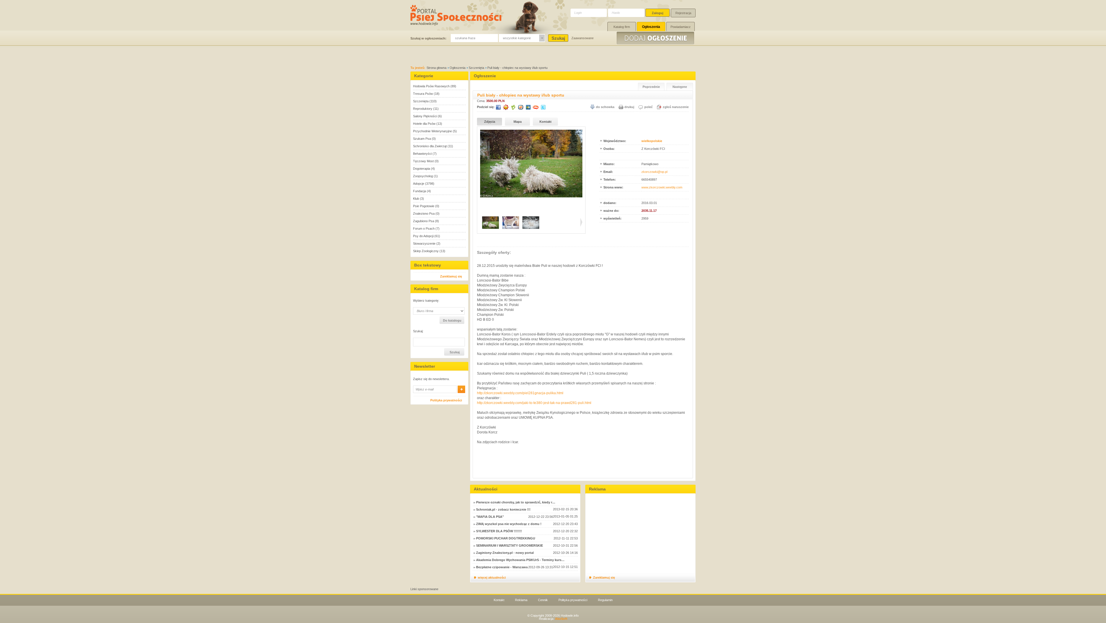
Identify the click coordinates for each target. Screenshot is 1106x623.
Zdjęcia (489, 121)
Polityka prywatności (446, 400)
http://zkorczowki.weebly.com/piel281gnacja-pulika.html (520, 393)
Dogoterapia (421, 168)
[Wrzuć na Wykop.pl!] (521, 107)
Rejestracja (683, 13)
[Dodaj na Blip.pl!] (536, 107)
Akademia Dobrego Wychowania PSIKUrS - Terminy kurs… (520, 560)
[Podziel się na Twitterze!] (543, 107)
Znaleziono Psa (424, 213)
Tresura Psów (423, 93)
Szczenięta (476, 67)
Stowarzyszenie (424, 243)
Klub (416, 198)
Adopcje (418, 183)
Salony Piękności (425, 116)
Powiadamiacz (681, 27)
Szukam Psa (422, 138)
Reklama (521, 600)
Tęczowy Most (423, 161)
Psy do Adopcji (423, 236)
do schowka (605, 107)
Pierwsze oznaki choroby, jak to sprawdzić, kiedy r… (515, 502)
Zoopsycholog (423, 176)
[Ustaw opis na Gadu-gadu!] (506, 107)
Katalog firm (621, 27)
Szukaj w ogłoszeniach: (428, 38)
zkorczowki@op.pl (654, 171)
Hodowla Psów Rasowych (431, 86)
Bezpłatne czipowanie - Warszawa (502, 567)
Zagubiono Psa (423, 221)
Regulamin (605, 600)
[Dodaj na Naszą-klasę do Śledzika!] (528, 107)
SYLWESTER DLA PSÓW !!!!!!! (499, 531)
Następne (680, 86)
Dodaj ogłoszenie (656, 38)
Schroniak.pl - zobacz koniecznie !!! (503, 509)
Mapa (518, 121)
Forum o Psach (424, 228)
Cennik (543, 600)
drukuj (629, 107)
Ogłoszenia (651, 27)
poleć (648, 107)
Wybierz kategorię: (426, 300)
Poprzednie (651, 86)
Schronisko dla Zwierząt (430, 146)
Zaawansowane (582, 38)
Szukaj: (418, 331)
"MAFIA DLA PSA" (490, 516)
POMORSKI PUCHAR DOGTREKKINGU (505, 538)
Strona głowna (436, 67)
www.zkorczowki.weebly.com (661, 187)
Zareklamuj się (451, 276)
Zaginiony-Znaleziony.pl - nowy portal (505, 552)
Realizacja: (553, 618)
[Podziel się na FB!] (498, 107)
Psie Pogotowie (423, 206)
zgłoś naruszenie (676, 107)
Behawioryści (422, 153)
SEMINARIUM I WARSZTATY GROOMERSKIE (509, 545)
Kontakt (545, 121)
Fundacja (419, 191)
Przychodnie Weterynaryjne (432, 131)
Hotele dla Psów (424, 123)
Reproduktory (422, 108)
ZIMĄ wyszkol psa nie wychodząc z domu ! (508, 524)
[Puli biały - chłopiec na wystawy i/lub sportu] (531, 196)
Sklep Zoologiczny (426, 251)
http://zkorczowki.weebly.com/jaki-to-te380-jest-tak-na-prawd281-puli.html (534, 403)
